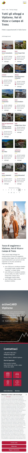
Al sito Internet (7, 59)
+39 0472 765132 (21, 56)
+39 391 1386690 (8, 105)
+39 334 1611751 (8, 131)
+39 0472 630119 (21, 127)
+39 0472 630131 (21, 105)
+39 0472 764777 (8, 179)
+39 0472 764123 (8, 155)
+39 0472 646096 (21, 155)
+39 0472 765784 (8, 56)
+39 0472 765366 (21, 81)
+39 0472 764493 (8, 80)
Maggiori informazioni (14, 449)
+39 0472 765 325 (10, 353)
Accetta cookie (14, 442)
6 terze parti (8, 396)
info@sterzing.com (9, 354)
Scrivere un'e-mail (8, 58)
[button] (26, 394)
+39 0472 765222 (21, 179)
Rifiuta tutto (14, 446)
